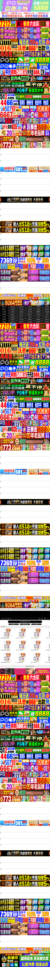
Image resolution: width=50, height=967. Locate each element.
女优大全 (47, 316)
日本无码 (30, 306)
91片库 (38, 316)
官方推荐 (4, 314)
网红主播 (21, 306)
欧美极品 (47, 306)
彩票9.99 (38, 314)
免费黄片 (30, 319)
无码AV (4, 316)
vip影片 (13, 624)
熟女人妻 (21, 319)
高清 (39, 618)
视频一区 (4, 306)
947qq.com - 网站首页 (11, 19)
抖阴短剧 (47, 321)
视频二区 (4, 309)
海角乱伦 (47, 319)
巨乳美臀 (30, 309)
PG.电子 (36, 624)
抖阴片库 (4, 319)
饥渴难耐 (21, 311)
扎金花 (46, 314)
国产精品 (13, 306)
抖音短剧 (13, 316)
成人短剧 (30, 321)
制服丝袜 (47, 309)
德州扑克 (30, 314)
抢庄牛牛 (21, 314)
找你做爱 (30, 311)
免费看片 (4, 321)
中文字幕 (21, 309)
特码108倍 (25, 624)
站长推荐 (4, 311)
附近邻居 (13, 311)
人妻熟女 (38, 309)
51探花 (29, 316)
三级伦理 (13, 309)
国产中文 (13, 321)
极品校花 (38, 321)
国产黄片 (13, 319)
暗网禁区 (38, 319)
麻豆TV (21, 316)
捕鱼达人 (13, 314)
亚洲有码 (38, 306)
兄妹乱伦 (21, 321)
